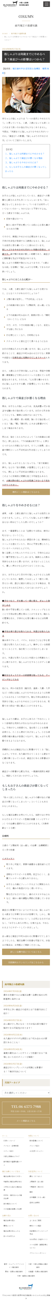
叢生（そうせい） (36, 1176)
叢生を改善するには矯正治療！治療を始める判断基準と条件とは (25, 996)
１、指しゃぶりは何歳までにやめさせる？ (25, 153)
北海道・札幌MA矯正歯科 (38, 1271)
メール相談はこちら (26, 1120)
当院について (33, 1135)
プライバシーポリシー (38, 1253)
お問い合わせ (33, 1215)
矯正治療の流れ (9, 1220)
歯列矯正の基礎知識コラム (12, 1163)
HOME (5, 33)
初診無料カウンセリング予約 (39, 1232)
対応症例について (35, 1171)
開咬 (31, 1192)
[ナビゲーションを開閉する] (46, 4)
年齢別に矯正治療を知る (12, 1181)
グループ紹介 (34, 1146)
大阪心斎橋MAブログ (11, 1156)
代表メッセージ (9, 1140)
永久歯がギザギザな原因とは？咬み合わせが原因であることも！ (25, 1040)
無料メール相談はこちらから (26, 491)
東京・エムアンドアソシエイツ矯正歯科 (14, 1265)
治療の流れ (6, 1215)
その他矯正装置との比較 (12, 1209)
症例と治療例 (35, 1202)
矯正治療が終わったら (11, 1231)
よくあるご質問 (35, 1220)
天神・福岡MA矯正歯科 (26, 1276)
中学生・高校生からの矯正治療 (12, 1196)
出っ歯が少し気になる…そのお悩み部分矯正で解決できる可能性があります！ (25, 1025)
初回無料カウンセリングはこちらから (26, 962)
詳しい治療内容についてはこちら (26, 951)
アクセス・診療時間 (10, 1146)
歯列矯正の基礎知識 (18, 33)
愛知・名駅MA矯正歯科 (14, 1271)
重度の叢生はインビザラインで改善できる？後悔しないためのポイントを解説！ (25, 1055)
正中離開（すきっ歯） (38, 1197)
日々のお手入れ (9, 1236)
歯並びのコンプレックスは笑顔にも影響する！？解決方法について (23, 1069)
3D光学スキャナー (37, 1151)
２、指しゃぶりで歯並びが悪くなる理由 (23, 158)
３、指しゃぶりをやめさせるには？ (21, 162)
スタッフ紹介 (8, 1151)
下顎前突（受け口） (37, 1187)
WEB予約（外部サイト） (39, 1239)
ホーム (4, 1135)
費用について (8, 1225)
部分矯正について (10, 1203)
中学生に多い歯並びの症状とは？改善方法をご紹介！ (25, 1011)
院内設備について (36, 1140)
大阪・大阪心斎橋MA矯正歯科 (38, 1265)
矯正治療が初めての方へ (12, 1176)
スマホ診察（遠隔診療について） (39, 1246)
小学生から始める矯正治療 (12, 1188)
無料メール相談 (35, 1225)
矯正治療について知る (11, 1171)
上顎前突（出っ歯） (37, 1181)
